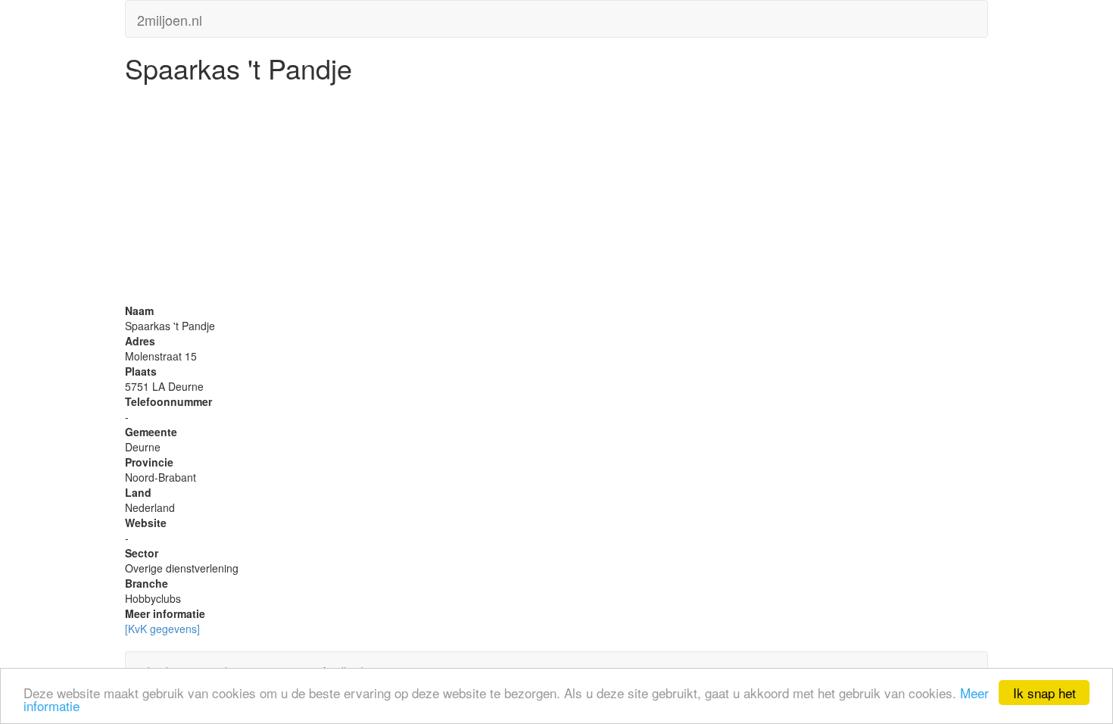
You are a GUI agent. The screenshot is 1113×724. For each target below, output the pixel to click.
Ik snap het (1044, 692)
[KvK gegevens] (162, 628)
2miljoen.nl (169, 16)
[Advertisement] (556, 197)
